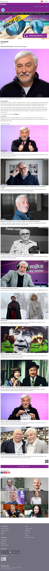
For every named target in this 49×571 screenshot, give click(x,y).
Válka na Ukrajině (5, 528)
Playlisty (22, 13)
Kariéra (26, 533)
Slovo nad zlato (22, 46)
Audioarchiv (41, 6)
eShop (2, 533)
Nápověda (27, 530)
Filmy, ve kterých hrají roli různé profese (11, 421)
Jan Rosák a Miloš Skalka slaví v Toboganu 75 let (13, 454)
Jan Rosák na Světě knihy (7, 153)
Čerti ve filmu (4, 320)
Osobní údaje (8, 567)
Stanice (2, 532)
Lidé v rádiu (27, 532)
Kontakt (26, 535)
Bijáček (17, 114)
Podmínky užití (15, 567)
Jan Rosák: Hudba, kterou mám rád (9, 288)
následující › (46, 461)
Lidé (26, 13)
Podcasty (3, 543)
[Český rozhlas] (4, 1)
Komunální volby (4, 530)
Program (36, 6)
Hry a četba (37, 13)
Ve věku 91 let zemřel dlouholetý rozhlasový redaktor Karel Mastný (17, 254)
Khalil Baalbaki (5, 98)
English (20, 567)
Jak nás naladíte (28, 528)
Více (44, 13)
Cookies (2, 567)
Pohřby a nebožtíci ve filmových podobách (11, 354)
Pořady (9, 13)
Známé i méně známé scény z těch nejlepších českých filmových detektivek (20, 387)
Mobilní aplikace (4, 545)
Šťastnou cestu (13, 46)
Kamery (46, 6)
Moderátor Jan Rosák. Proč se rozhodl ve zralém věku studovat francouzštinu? (20, 221)
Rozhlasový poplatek (29, 537)
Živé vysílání (3, 539)
